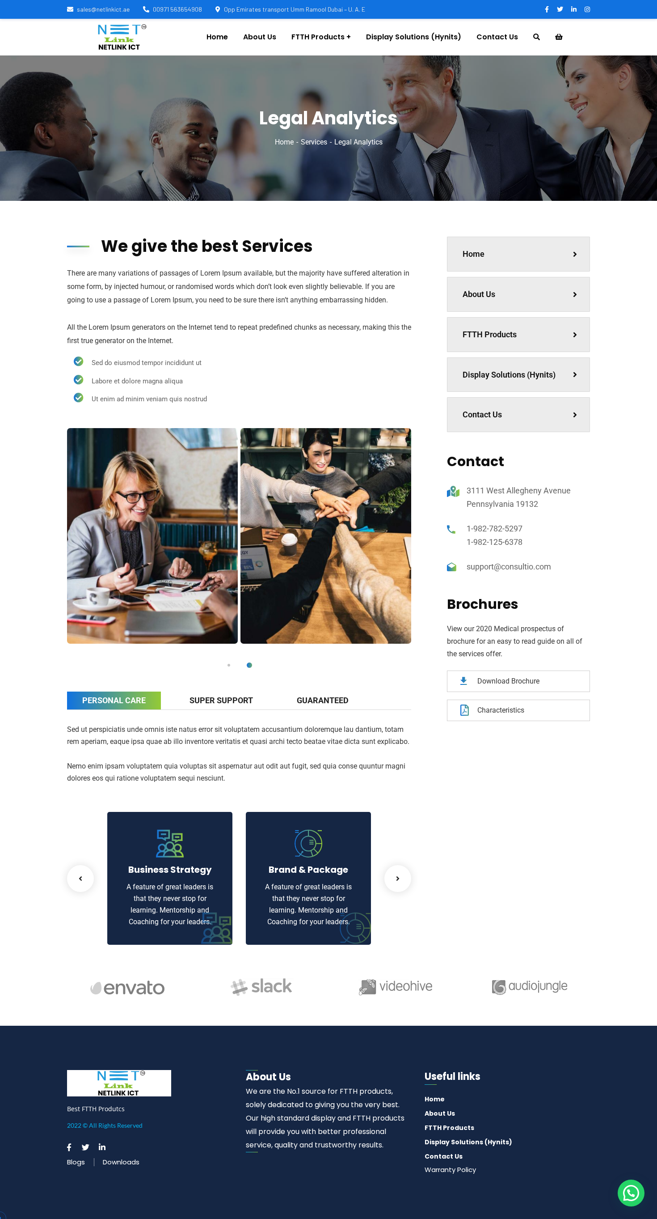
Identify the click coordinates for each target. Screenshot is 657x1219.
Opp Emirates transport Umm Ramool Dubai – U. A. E (294, 9)
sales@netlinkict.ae (103, 9)
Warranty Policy (450, 1169)
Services (314, 142)
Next (397, 878)
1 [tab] (228, 665)
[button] (631, 1193)
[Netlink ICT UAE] (120, 37)
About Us (479, 294)
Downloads (121, 1162)
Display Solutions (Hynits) (509, 374)
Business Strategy (170, 869)
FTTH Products (490, 334)
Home (284, 142)
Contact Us (482, 414)
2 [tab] (249, 665)
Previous (80, 878)
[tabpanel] (152, 536)
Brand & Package (308, 869)
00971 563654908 (177, 9)
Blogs (76, 1162)
